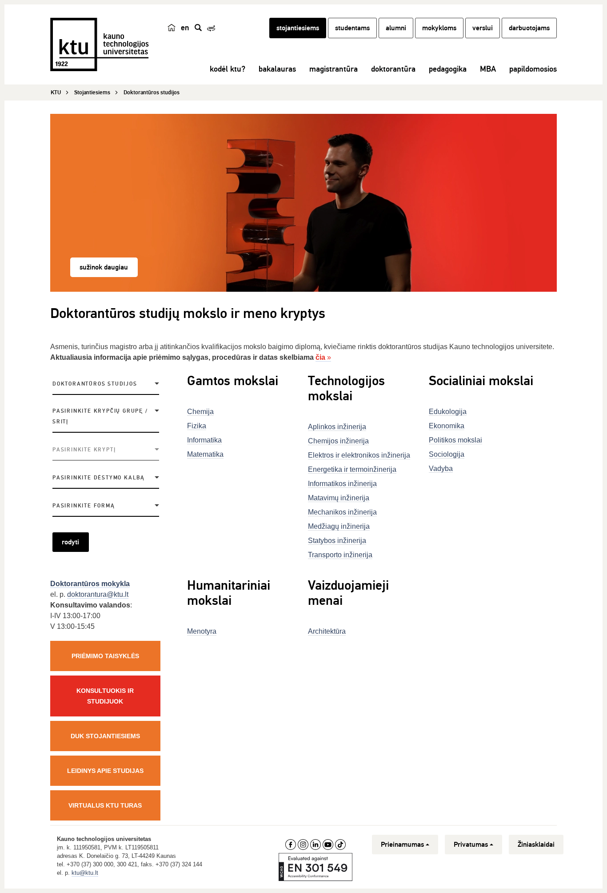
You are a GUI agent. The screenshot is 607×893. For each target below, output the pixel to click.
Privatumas (471, 844)
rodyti (70, 542)
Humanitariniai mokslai (228, 593)
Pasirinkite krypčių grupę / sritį (100, 416)
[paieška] (198, 27)
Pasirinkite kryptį (84, 449)
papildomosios (533, 69)
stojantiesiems (297, 28)
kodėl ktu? (227, 69)
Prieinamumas (402, 844)
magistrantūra (333, 69)
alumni (396, 28)
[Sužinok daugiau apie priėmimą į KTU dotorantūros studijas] (303, 203)
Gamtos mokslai (232, 381)
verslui (482, 28)
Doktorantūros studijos (94, 384)
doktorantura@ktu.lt (97, 594)
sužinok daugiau (104, 267)
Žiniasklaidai (536, 844)
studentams (352, 28)
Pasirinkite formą (83, 506)
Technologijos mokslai (346, 388)
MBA (488, 69)
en (185, 27)
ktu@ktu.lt (85, 872)
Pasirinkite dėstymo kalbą (98, 478)
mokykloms (439, 28)
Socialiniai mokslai (481, 381)
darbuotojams (529, 28)
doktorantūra (393, 69)
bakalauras (277, 69)
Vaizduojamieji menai (348, 593)
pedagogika (448, 69)
